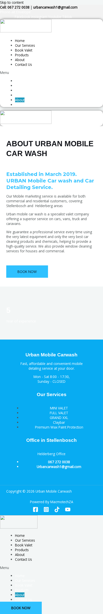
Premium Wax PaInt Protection (59, 427)
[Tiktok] (57, 510)
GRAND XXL (59, 417)
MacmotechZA (61, 501)
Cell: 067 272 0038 (15, 7)
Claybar (59, 422)
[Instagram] (46, 510)
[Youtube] (67, 510)
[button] (26, 72)
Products (22, 55)
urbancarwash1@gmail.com (55, 7)
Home (20, 40)
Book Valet (23, 50)
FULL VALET (59, 412)
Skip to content (12, 2)
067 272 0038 (59, 461)
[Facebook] (35, 510)
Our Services (25, 45)
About (19, 59)
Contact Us (23, 64)
